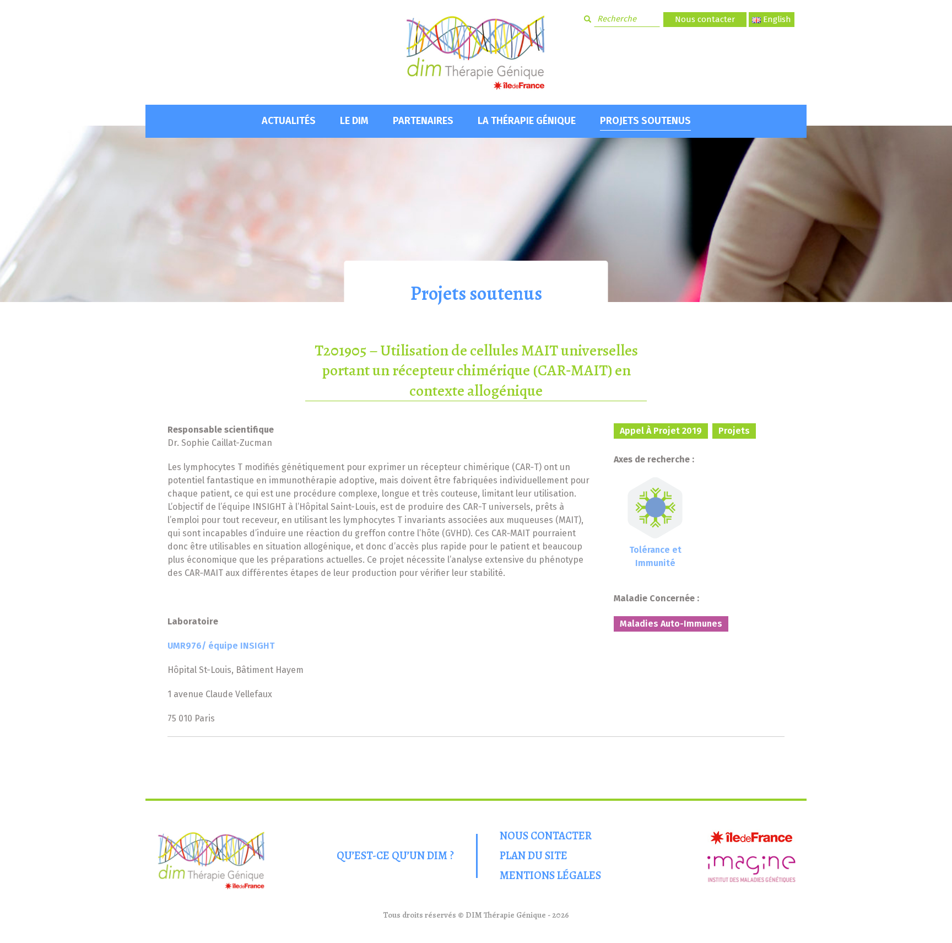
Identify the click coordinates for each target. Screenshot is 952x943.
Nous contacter (705, 19)
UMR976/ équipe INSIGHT (220, 645)
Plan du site (533, 855)
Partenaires (423, 121)
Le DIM (354, 121)
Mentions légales (550, 875)
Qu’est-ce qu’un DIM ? (395, 855)
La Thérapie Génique (527, 121)
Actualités (289, 121)
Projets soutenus (645, 121)
